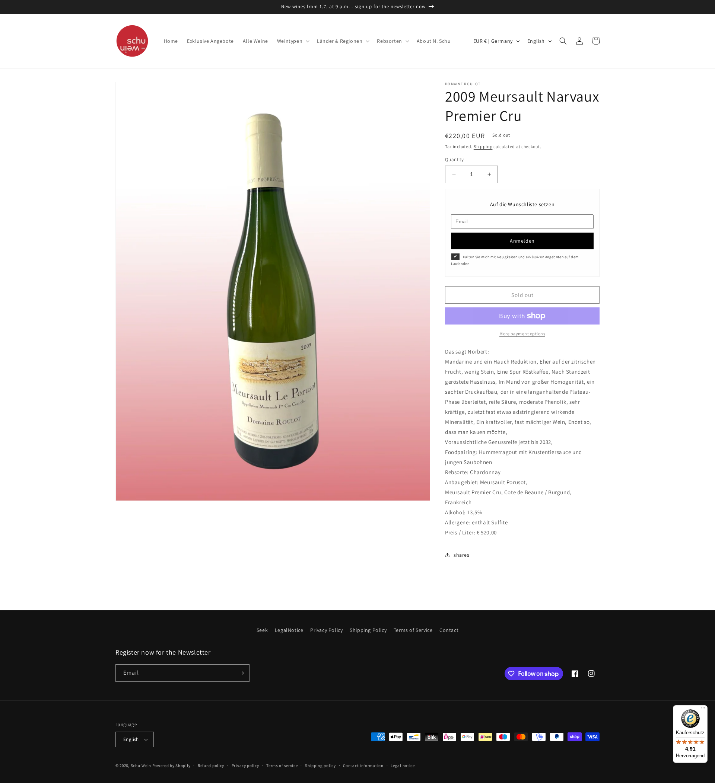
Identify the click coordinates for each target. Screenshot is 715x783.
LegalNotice (289, 630)
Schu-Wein (141, 765)
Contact (448, 630)
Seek (262, 630)
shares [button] (462, 555)
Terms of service (282, 765)
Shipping (483, 146)
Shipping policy (320, 765)
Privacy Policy (326, 630)
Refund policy (211, 765)
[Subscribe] (241, 673)
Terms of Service (413, 630)
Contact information (363, 765)
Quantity (454, 159)
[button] (292, 41)
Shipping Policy (368, 630)
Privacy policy (245, 765)
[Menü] (703, 709)
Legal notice (402, 765)
